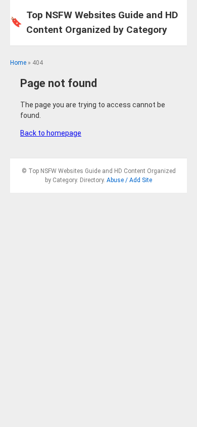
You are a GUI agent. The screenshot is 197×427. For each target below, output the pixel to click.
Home (18, 62)
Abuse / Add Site (129, 180)
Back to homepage (50, 133)
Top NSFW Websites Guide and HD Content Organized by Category (94, 22)
